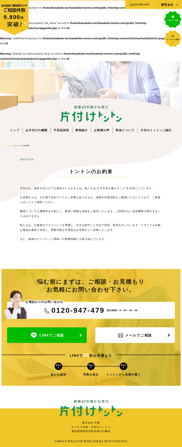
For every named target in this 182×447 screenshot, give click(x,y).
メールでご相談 (138, 335)
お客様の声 (102, 130)
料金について (125, 130)
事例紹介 (81, 130)
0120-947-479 (140, 4)
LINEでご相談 (51, 335)
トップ (14, 130)
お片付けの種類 (36, 130)
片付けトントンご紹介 (156, 130)
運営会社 (167, 5)
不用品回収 (61, 130)
